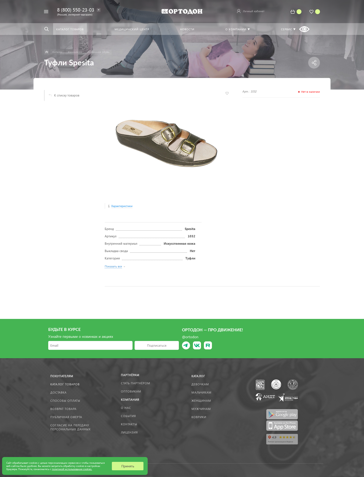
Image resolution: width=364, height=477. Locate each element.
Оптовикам (131, 391)
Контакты (129, 424)
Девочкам (200, 384)
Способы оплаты (65, 401)
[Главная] (46, 52)
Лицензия (129, 432)
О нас (126, 408)
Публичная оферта (66, 417)
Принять (127, 466)
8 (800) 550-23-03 (75, 9)
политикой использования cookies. (72, 469)
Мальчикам (201, 392)
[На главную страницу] (182, 11)
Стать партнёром (135, 383)
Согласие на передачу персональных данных (70, 427)
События (128, 416)
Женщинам (201, 401)
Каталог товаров (65, 384)
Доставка (58, 392)
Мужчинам (201, 409)
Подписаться (156, 345)
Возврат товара (63, 409)
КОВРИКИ (198, 417)
